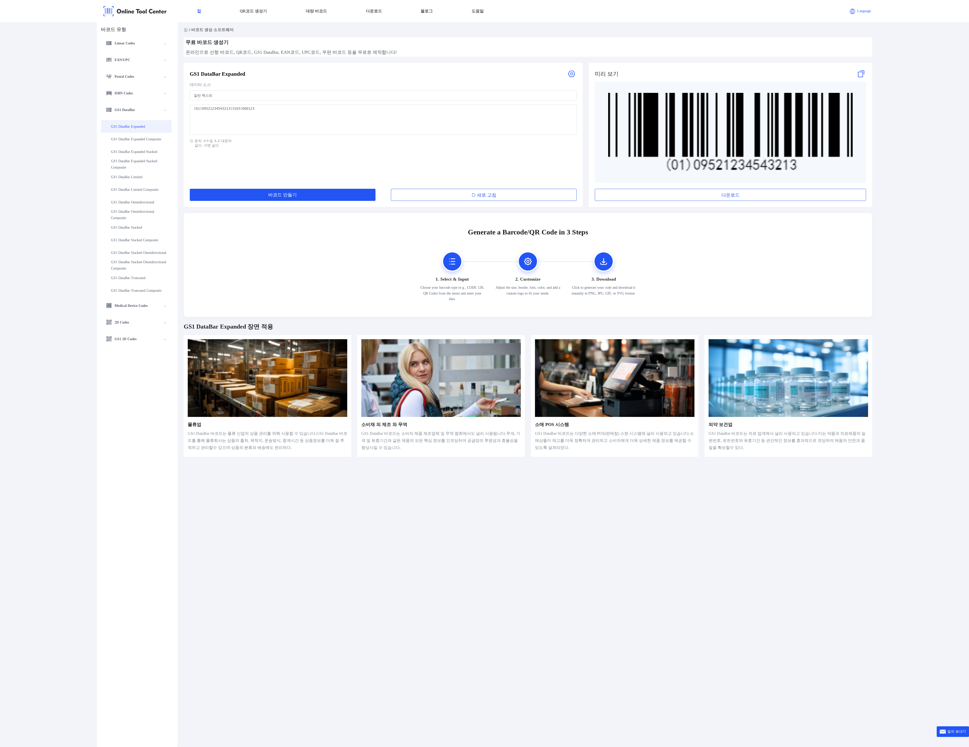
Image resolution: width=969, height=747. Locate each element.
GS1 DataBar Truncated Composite (136, 290)
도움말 (478, 11)
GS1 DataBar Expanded (128, 126)
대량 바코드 (316, 11)
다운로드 (374, 11)
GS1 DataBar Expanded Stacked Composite (134, 164)
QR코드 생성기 (253, 11)
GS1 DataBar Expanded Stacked (134, 152)
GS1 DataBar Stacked (126, 227)
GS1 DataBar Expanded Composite (136, 139)
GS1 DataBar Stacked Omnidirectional (138, 253)
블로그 (427, 11)
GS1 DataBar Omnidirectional (132, 202)
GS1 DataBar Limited (126, 177)
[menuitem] (136, 44)
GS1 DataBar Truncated (128, 278)
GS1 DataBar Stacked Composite (134, 240)
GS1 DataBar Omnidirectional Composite (133, 215)
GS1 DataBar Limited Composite (134, 190)
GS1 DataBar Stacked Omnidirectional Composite (139, 265)
